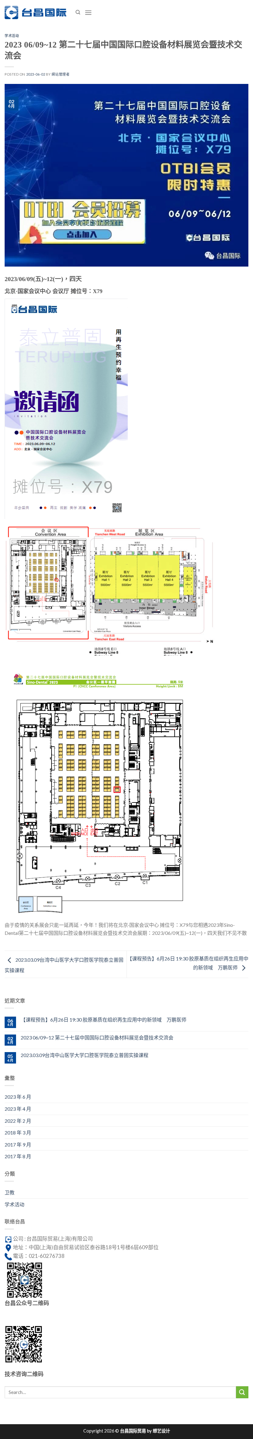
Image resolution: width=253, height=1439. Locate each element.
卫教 (10, 1192)
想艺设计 (161, 1430)
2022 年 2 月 (18, 1121)
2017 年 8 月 (18, 1156)
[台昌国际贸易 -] (35, 12)
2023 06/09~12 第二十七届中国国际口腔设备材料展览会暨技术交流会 (97, 1037)
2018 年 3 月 (18, 1132)
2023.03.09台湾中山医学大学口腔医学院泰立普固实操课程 (84, 1055)
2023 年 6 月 (18, 1097)
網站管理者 (60, 74)
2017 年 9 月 (18, 1144)
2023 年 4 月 (18, 1109)
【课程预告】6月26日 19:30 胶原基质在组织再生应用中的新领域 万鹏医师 (103, 1019)
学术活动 (12, 36)
